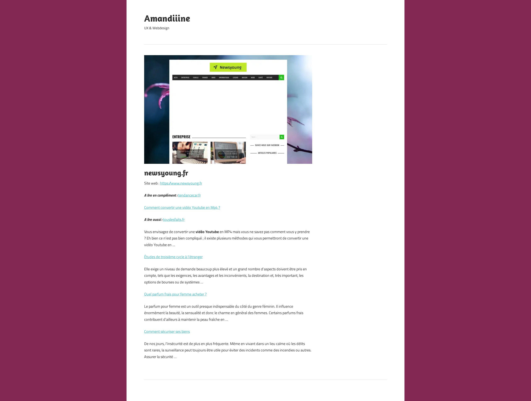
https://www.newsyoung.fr (181, 183)
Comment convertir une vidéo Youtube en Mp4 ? (182, 207)
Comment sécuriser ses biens (167, 331)
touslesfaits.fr (174, 219)
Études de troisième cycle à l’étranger (173, 257)
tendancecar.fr (189, 195)
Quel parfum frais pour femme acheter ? (175, 294)
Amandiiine (167, 18)
